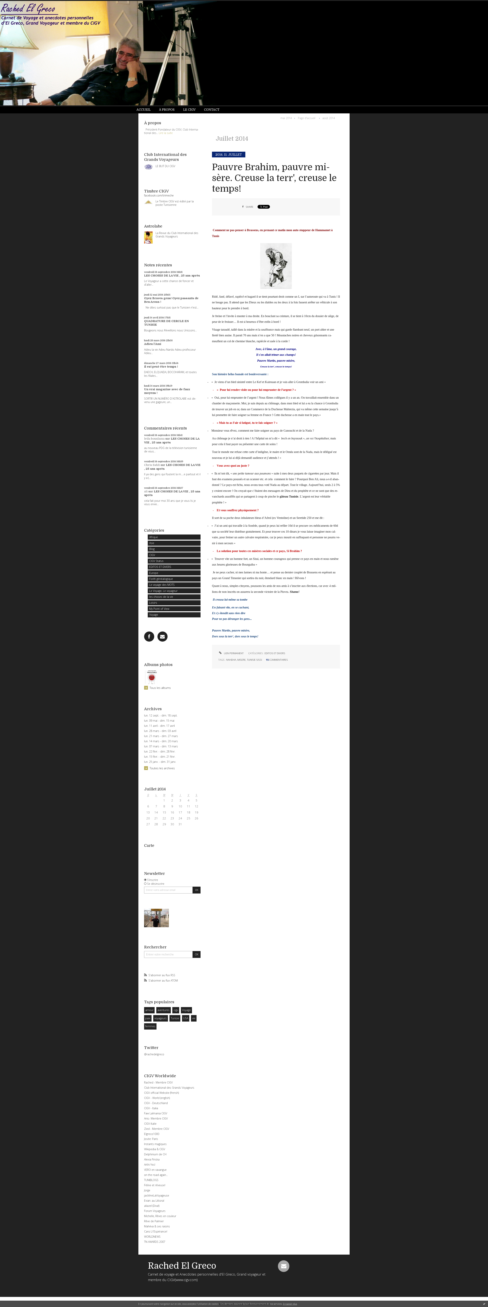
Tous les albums (160, 688)
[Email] (162, 636)
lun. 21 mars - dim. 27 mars (161, 736)
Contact (211, 109)
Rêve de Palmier (154, 1221)
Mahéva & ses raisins (157, 1226)
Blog (152, 549)
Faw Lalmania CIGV (155, 1113)
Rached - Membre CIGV (158, 1082)
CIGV (152, 555)
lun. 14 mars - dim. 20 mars (161, 741)
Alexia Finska (152, 1159)
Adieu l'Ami (152, 344)
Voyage (153, 614)
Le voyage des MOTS (162, 585)
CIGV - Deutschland (156, 1103)
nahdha (231, 659)
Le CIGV (189, 109)
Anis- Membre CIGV (156, 1118)
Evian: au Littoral (154, 1200)
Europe (153, 573)
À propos (167, 109)
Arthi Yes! (149, 1164)
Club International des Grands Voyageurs (169, 1087)
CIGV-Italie (150, 1123)
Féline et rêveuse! (154, 1185)
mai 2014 (286, 118)
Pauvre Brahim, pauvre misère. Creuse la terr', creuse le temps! (274, 178)
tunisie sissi (254, 659)
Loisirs (153, 602)
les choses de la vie (161, 597)
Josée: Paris (151, 1139)
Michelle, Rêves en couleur (160, 1216)
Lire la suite (166, 133)
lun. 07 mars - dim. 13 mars (161, 746)
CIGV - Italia (151, 1108)
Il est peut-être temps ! (161, 366)
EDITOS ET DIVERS (160, 567)
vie (193, 1018)
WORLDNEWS (152, 1236)
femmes (150, 1026)
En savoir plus (290, 1303)
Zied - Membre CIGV (156, 1129)
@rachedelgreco (154, 1054)
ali (146, 491)
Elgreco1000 (151, 1134)
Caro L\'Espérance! (155, 1231)
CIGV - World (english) (157, 1098)
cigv (176, 1010)
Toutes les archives (162, 768)
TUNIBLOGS (151, 1180)
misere (241, 659)
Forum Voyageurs (154, 1211)
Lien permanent (233, 653)
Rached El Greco (182, 1266)
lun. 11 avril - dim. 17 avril (159, 726)
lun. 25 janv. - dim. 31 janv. (160, 762)
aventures (163, 1010)
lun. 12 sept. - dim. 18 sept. (160, 715)
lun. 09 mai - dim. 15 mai (159, 720)
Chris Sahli (152, 465)
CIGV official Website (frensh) (161, 1093)
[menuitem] (145, 109)
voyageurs (160, 1018)
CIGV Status (156, 561)
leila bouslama (154, 438)
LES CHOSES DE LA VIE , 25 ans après (172, 275)
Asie (151, 543)
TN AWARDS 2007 (154, 1242)
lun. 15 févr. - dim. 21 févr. (159, 756)
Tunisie (175, 1018)
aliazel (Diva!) (151, 1206)
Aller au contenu (13, 3)
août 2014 (328, 118)
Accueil (143, 109)
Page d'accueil (306, 118)
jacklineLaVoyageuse (156, 1195)
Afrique (153, 537)
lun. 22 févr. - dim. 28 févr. (159, 751)
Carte (149, 845)
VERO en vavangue (155, 1170)
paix (147, 1018)
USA (185, 1018)
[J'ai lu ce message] (484, 1303)
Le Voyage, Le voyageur (163, 591)
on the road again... (156, 1175)
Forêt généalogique (161, 579)
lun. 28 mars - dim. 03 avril (160, 731)
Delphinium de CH (155, 1154)
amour (149, 1010)
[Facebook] (149, 636)
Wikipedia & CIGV (154, 1149)
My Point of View (159, 609)
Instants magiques (155, 1144)
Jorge (147, 1190)
